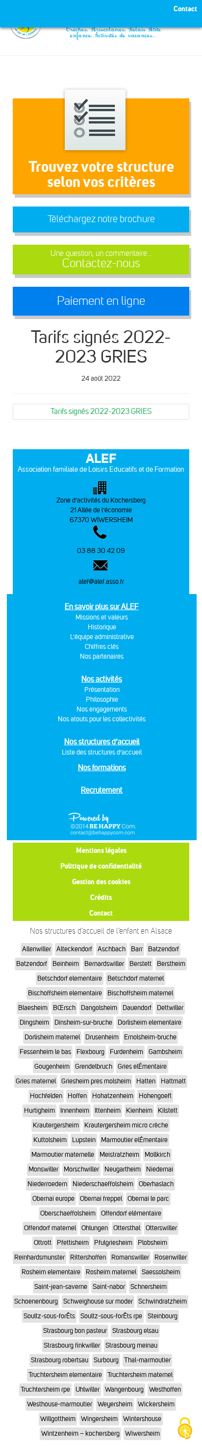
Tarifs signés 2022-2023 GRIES (101, 411)
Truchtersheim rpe (45, 1389)
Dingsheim (34, 1022)
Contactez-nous (101, 260)
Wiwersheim (142, 1433)
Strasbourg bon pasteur (75, 1331)
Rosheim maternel (111, 1272)
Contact (101, 913)
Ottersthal (126, 1228)
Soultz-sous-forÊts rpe (111, 1316)
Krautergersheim (56, 1125)
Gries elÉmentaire (142, 1066)
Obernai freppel (101, 1198)
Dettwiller (170, 1008)
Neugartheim (122, 1169)
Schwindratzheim (162, 1301)
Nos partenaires (102, 656)
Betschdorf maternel (135, 978)
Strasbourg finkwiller (72, 1345)
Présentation (102, 690)
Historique (102, 627)
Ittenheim (108, 1110)
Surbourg (106, 1360)
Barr (137, 949)
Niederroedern (47, 1184)
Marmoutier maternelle (62, 1154)
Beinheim (65, 964)
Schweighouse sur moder (98, 1301)
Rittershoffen (88, 1257)
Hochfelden (46, 1096)
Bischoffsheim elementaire (65, 993)
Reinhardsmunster (39, 1257)
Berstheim (171, 964)
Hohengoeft (155, 1096)
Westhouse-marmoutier (59, 1404)
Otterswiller (161, 1228)
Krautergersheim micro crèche (126, 1125)
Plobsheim (152, 1243)
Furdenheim (126, 1052)
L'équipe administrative (102, 637)
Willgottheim (58, 1419)
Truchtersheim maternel (140, 1375)
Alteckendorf (74, 949)
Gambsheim (165, 1052)
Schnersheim (148, 1287)
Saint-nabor (109, 1287)
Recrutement (102, 790)
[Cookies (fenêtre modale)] (185, 1429)
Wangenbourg (124, 1389)
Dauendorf (137, 1008)
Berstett (140, 964)
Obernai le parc (148, 1198)
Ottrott (42, 1243)
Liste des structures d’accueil (102, 752)
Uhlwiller (88, 1389)
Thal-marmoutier (147, 1360)
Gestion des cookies (101, 881)
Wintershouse (142, 1419)
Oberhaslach (156, 1184)
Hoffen (77, 1096)
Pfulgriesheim (113, 1243)
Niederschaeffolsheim (103, 1184)
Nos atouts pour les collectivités (102, 719)
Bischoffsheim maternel (140, 993)
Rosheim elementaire (51, 1272)
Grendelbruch (93, 1066)
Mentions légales (101, 850)
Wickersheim (156, 1404)
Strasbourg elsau (135, 1331)
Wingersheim (99, 1419)
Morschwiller (81, 1169)
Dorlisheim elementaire (149, 1022)
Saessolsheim (161, 1272)
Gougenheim (52, 1066)
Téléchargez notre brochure (101, 219)
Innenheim (74, 1110)
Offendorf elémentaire (131, 1213)
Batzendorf (163, 949)
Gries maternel (36, 1081)
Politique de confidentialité (101, 866)
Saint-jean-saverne (60, 1287)
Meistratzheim (119, 1154)
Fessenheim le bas (45, 1052)
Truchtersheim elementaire (65, 1375)
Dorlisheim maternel (52, 1037)
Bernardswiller (104, 964)
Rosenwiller (170, 1257)
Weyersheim (115, 1404)
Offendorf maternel (50, 1228)
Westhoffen (165, 1389)
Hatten (145, 1081)
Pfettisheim (73, 1243)
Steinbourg (162, 1316)
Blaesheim (33, 1008)
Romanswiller (130, 1257)
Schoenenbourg (36, 1301)
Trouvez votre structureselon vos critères (101, 174)
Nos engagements (101, 709)
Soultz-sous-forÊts (49, 1316)
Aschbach (112, 949)
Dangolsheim (99, 1008)
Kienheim (139, 1110)
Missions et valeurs (102, 617)
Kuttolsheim (50, 1140)
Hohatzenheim (112, 1096)
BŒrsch (64, 1008)
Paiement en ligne (101, 301)
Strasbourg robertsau (59, 1360)
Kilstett (167, 1110)
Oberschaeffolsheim (68, 1213)
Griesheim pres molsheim (96, 1081)
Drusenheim (102, 1037)
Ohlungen (94, 1228)
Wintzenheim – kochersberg (80, 1433)
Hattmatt (173, 1081)
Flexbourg (90, 1052)
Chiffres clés (102, 647)
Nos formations (102, 767)
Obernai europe (53, 1198)
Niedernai (159, 1169)
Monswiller (43, 1169)
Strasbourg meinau (131, 1345)
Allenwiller (36, 949)
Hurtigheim (39, 1110)
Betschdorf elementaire (69, 978)
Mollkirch (157, 1154)
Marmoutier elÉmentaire (134, 1140)
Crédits (101, 897)
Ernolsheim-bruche (150, 1037)
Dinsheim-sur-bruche (83, 1022)
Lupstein (84, 1140)
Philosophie (102, 699)
